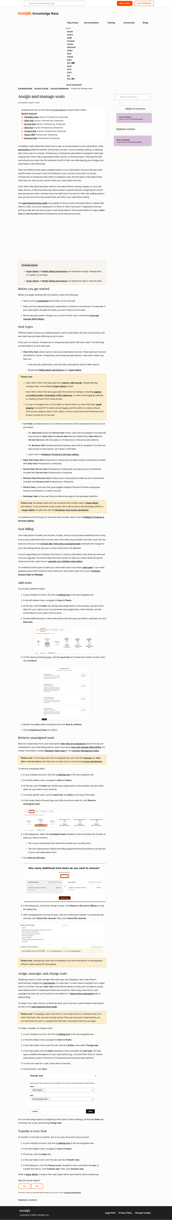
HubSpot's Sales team (55, 751)
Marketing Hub (31, 117)
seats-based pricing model (34, 203)
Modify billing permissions (54, 271)
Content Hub (30, 131)
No (37, 1186)
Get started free (144, 3)
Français (70, 44)
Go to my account (74, 85)
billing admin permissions (51, 370)
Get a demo (125, 3)
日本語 (69, 38)
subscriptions (60, 110)
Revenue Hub (30, 138)
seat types (88, 567)
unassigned (42, 301)
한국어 (69, 72)
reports (65, 383)
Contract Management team (85, 751)
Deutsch (70, 35)
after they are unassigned (73, 744)
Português (71, 41)
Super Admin (32, 271)
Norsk (69, 69)
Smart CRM (29, 135)
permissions (49, 983)
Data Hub (28, 127)
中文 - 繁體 (71, 63)
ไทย (68, 75)
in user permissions (92, 761)
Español (70, 31)
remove (87, 758)
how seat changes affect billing (86, 747)
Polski (69, 53)
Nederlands (71, 47)
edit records (76, 383)
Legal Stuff (110, 1213)
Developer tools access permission (72, 510)
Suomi (69, 60)
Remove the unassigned (82, 993)
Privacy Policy (125, 1213)
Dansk (69, 66)
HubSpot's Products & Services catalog (60, 454)
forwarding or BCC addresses (58, 395)
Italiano (70, 50)
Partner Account (29, 113)
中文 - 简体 (71, 79)
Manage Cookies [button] (143, 1213)
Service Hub (30, 124)
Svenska (70, 57)
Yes (24, 1186)
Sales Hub (29, 120)
